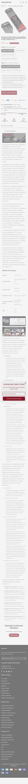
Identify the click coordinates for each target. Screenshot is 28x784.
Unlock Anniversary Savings (14, 398)
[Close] (25, 383)
